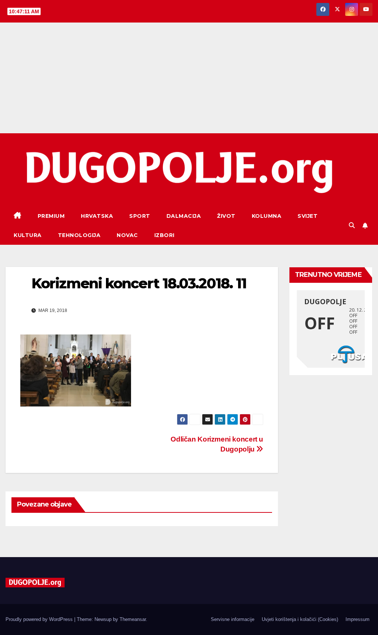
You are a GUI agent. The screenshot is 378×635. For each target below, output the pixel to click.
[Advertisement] (189, 78)
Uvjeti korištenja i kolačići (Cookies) (300, 619)
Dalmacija (183, 216)
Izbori (164, 235)
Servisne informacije (232, 619)
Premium (51, 216)
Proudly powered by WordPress (40, 619)
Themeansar (133, 619)
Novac (127, 235)
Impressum (358, 619)
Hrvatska (97, 216)
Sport (139, 216)
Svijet (307, 216)
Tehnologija (79, 235)
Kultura (28, 235)
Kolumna (267, 216)
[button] (352, 225)
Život (226, 216)
